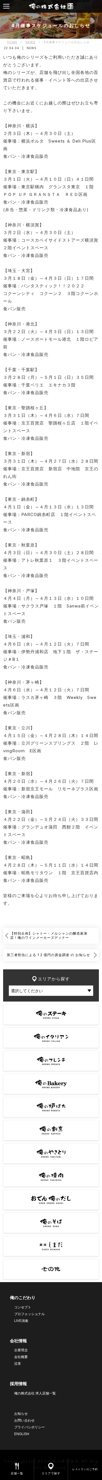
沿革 (17, 1364)
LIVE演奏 (21, 1321)
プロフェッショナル (29, 1314)
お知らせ (21, 1414)
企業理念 (21, 1350)
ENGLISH (21, 1434)
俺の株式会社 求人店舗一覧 (35, 1393)
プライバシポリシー (29, 1427)
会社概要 (21, 1357)
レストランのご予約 (85, 1469)
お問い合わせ (24, 1420)
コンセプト (22, 1307)
